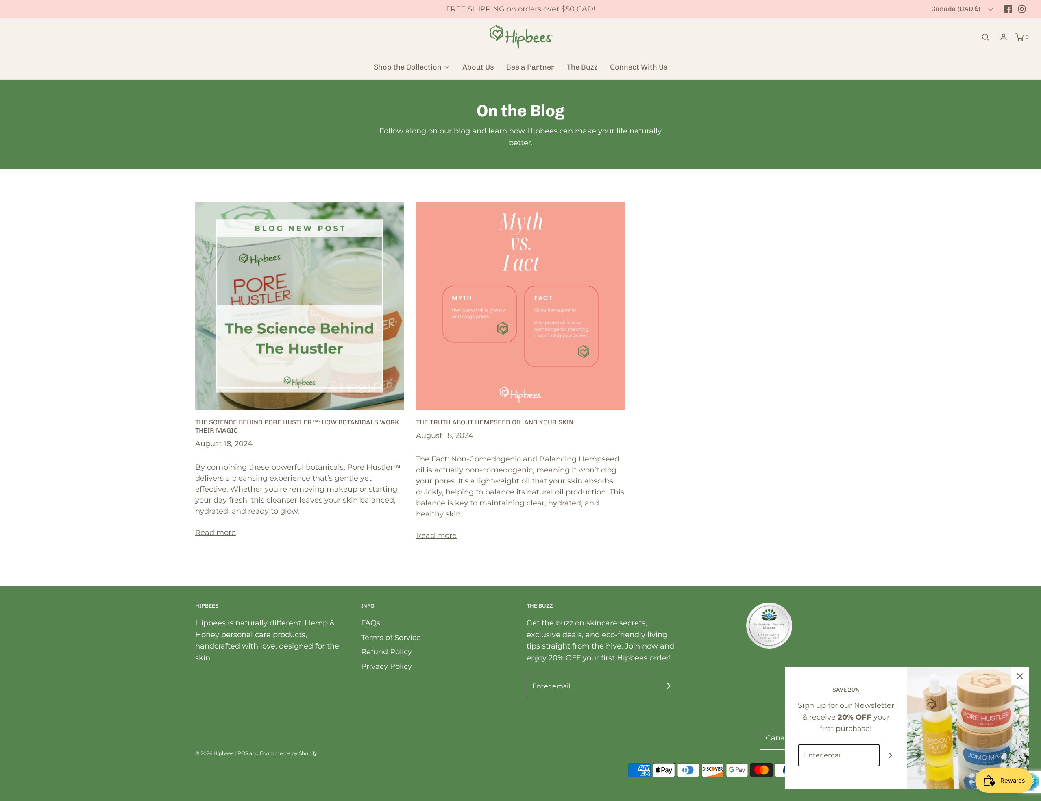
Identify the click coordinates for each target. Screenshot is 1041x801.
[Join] (669, 686)
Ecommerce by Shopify (288, 753)
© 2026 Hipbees (214, 753)
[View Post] (299, 305)
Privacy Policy (386, 666)
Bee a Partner (530, 67)
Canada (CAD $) (956, 9)
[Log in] (1003, 37)
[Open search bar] (985, 36)
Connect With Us (639, 67)
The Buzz (582, 67)
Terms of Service (391, 637)
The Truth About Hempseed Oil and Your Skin (494, 422)
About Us (478, 67)
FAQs (370, 622)
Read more (215, 532)
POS (242, 753)
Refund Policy (386, 651)
